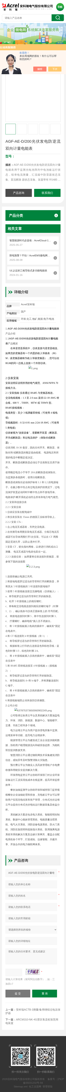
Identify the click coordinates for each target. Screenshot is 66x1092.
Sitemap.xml (20, 1086)
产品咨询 (18, 192)
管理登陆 (47, 1086)
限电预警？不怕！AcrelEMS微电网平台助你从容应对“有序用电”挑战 (31, 255)
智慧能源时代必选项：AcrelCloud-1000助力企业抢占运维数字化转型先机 (31, 240)
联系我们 (47, 192)
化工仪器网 (35, 1086)
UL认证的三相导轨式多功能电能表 (28, 270)
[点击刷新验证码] (33, 972)
